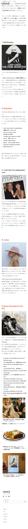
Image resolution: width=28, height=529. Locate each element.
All (4, 511)
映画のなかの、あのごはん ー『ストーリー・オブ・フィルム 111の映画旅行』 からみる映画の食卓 (13, 448)
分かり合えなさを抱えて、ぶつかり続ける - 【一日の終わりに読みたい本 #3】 (14, 475)
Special (5, 514)
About (5, 509)
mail (9, 496)
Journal (5, 516)
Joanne (6, 240)
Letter (5, 522)
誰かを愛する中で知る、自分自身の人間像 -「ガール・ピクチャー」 (14, 420)
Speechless (8, 108)
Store (5, 519)
